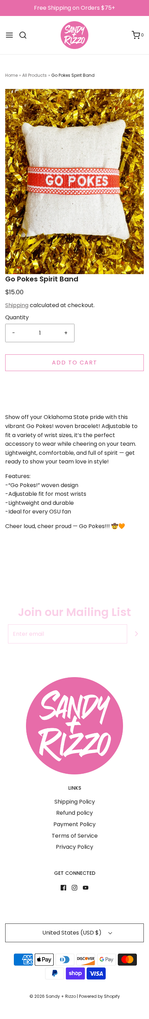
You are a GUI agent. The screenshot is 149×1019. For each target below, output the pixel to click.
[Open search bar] (25, 35)
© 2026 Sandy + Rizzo (52, 996)
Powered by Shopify (99, 996)
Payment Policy (74, 824)
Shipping (16, 305)
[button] (74, 181)
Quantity (17, 317)
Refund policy (74, 813)
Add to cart (74, 363)
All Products (34, 75)
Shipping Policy (74, 802)
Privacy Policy (74, 847)
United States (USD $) (72, 933)
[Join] (136, 633)
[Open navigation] (9, 35)
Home (11, 75)
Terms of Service (75, 836)
